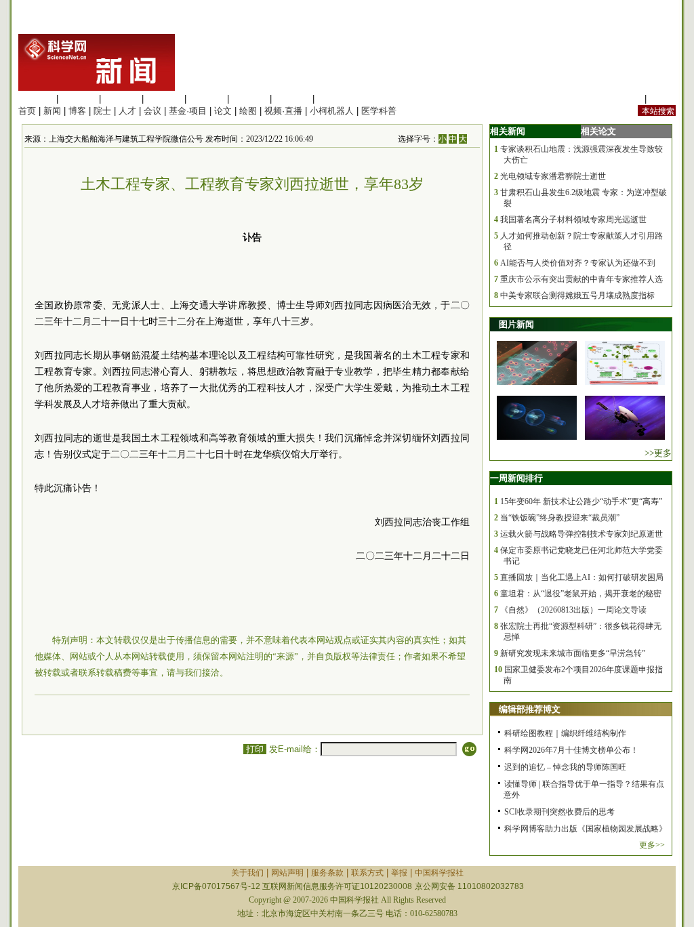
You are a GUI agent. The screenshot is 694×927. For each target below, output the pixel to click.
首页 (27, 111)
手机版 (662, 99)
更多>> (652, 845)
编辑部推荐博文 (529, 709)
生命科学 (36, 99)
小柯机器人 (332, 111)
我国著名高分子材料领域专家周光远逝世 (573, 219)
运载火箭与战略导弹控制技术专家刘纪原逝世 (581, 534)
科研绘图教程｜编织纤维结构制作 (565, 733)
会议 (152, 111)
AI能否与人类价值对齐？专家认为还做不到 (577, 263)
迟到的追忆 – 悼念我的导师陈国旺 (565, 767)
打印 (254, 749)
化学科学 (121, 99)
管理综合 (334, 99)
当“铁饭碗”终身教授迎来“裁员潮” (559, 517)
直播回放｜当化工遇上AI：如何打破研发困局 (582, 577)
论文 (223, 111)
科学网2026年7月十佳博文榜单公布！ (571, 750)
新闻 (52, 111)
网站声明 (287, 873)
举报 (399, 873)
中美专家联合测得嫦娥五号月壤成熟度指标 (577, 295)
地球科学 (249, 99)
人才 (127, 111)
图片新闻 (516, 324)
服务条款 (327, 873)
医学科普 (378, 111)
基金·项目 (188, 111)
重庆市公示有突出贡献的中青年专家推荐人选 (581, 279)
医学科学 (78, 99)
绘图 (248, 111)
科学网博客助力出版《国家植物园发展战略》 (585, 828)
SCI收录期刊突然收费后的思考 (559, 812)
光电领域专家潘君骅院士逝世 (553, 176)
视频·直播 (283, 111)
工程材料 (164, 99)
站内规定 (624, 99)
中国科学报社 (439, 873)
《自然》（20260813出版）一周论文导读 (573, 610)
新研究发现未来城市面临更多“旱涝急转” (572, 653)
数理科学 (292, 99)
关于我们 (247, 873)
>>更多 (658, 453)
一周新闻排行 (516, 478)
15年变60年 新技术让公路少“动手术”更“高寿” (581, 501)
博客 (77, 111)
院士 (102, 111)
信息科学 (206, 99)
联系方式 (367, 873)
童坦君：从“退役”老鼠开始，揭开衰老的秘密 (580, 593)
